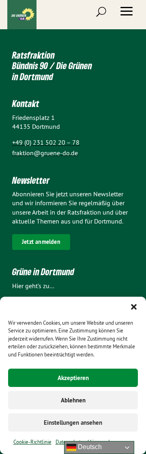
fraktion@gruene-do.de (45, 153)
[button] (134, 307)
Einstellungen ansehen (73, 422)
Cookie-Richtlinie (32, 442)
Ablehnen (73, 400)
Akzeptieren (73, 378)
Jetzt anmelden (41, 241)
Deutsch (89, 446)
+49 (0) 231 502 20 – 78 (45, 142)
